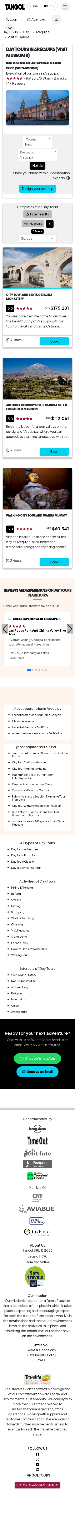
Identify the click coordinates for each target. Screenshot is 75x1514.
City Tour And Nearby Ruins (29, 768)
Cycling (16, 899)
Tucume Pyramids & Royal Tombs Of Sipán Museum (39, 822)
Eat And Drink (19, 942)
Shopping (17, 912)
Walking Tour (19, 955)
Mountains (18, 999)
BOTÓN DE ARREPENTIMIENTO (37, 1485)
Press (40, 1360)
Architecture (19, 1011)
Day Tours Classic (22, 861)
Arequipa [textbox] (26, 157)
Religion (16, 993)
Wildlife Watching (22, 918)
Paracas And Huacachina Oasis (32, 784)
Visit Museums (20, 930)
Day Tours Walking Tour (26, 867)
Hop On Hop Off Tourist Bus (29, 949)
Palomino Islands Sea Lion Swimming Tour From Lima (38, 798)
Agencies (38, 19)
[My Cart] (10, 28)
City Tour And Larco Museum (30, 762)
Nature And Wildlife (23, 981)
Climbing (17, 924)
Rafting (16, 893)
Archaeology (19, 987)
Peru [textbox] (28, 144)
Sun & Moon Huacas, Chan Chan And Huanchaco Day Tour (35, 813)
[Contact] (56, 19)
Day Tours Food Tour (24, 855)
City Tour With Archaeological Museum (36, 805)
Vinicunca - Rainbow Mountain (31, 790)
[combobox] (37, 142)
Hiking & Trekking (22, 887)
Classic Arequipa (23, 721)
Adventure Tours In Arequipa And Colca (37, 733)
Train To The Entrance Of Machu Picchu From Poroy (40, 754)
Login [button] (13, 19)
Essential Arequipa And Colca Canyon (36, 714)
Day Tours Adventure (24, 849)
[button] (5, 628)
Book (54, 341)
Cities (15, 1005)
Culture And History (23, 975)
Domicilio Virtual (38, 1262)
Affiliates (41, 1345)
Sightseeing (19, 936)
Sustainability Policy (40, 1355)
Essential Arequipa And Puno (30, 727)
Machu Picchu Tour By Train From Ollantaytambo (32, 776)
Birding (16, 906)
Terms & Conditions (41, 1350)
